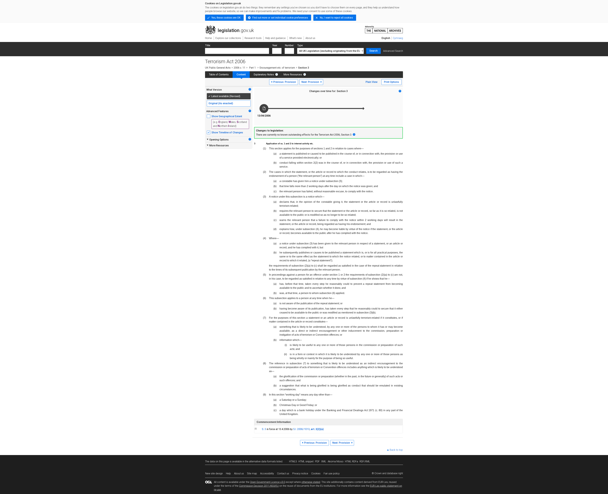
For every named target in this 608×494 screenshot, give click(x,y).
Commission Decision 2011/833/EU (259, 485)
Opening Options (217, 139)
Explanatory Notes (264, 74)
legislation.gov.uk (231, 26)
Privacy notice (300, 473)
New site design (214, 473)
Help (228, 473)
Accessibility (267, 473)
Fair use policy (332, 473)
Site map (252, 473)
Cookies (315, 473)
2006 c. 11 (239, 67)
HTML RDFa (351, 461)
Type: (300, 45)
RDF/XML (365, 461)
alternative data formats (262, 461)
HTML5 (293, 461)
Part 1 (252, 67)
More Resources (292, 74)
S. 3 (264, 429)
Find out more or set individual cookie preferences (280, 17)
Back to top (396, 449)
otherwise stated (310, 482)
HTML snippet (306, 461)
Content (241, 74)
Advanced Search (393, 50)
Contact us (283, 473)
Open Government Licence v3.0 (267, 482)
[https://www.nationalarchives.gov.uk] (384, 28)
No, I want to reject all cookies (336, 17)
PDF (317, 461)
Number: (289, 45)
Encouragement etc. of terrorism (277, 67)
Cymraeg (398, 38)
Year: (275, 45)
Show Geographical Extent (227, 116)
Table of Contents (219, 74)
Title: (208, 45)
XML (323, 461)
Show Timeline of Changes (227, 132)
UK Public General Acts (218, 67)
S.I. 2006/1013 (301, 429)
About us (239, 473)
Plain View (371, 81)
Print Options (391, 81)
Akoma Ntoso (335, 461)
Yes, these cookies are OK (226, 17)
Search (373, 50)
